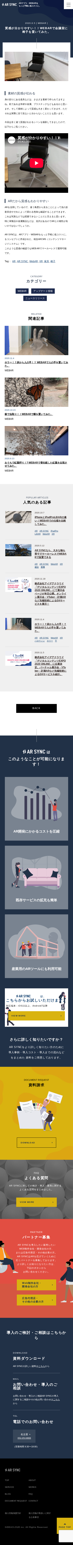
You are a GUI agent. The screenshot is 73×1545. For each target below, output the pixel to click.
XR (41, 261)
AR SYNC (22, 261)
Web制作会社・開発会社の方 (32, 1285)
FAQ (31, 1494)
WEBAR (42, 23)
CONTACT (33, 1501)
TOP (7, 1480)
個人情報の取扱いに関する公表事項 (40, 1515)
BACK (36, 708)
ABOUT (32, 1480)
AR (14, 261)
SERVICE (9, 1487)
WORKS (32, 1487)
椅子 (52, 261)
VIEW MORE (18, 1016)
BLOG (8, 1494)
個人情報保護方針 (13, 1513)
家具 (46, 261)
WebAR (33, 261)
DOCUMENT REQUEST (16, 1501)
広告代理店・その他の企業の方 (33, 1300)
